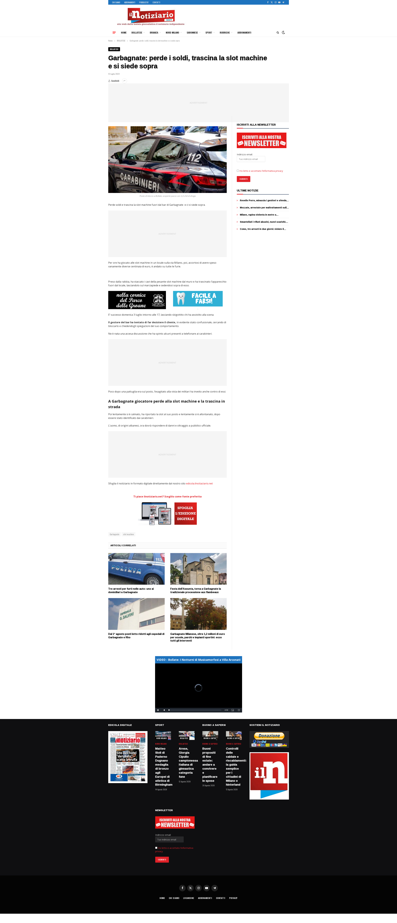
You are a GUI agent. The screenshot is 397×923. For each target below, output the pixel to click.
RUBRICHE (225, 32)
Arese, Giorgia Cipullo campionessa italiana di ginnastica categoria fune (187, 763)
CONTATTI (156, 2)
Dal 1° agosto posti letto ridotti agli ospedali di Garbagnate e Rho (136, 635)
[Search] (278, 32)
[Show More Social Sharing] (124, 80)
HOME (124, 32)
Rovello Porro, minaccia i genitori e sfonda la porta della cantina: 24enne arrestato (263, 200)
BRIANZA (154, 32)
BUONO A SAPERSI (210, 738)
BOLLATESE (137, 32)
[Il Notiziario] (150, 16)
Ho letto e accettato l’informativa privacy (261, 170)
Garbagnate (114, 534)
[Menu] (114, 32)
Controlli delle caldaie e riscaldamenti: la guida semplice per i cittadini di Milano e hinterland (234, 767)
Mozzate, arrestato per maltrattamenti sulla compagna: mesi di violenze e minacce (264, 207)
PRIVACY (233, 898)
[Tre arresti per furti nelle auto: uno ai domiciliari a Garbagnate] (136, 569)
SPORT (208, 32)
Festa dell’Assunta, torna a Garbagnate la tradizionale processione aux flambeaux (195, 590)
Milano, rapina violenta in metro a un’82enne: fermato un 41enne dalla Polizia (263, 214)
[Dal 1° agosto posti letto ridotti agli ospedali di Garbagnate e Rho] (136, 614)
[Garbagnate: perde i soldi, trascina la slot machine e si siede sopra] (167, 159)
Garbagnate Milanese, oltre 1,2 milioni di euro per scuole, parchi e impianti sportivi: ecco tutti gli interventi (197, 637)
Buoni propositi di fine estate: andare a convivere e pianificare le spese (209, 765)
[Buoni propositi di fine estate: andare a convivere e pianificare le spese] (210, 735)
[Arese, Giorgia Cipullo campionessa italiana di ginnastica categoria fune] (187, 735)
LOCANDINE (188, 898)
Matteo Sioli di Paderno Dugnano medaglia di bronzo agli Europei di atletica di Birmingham (163, 767)
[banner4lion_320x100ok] (137, 300)
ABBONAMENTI (129, 2)
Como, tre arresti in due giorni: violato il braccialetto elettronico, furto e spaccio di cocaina (263, 229)
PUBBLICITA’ (144, 2)
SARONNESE (192, 32)
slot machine (128, 534)
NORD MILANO (172, 32)
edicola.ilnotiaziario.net (199, 483)
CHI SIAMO (116, 2)
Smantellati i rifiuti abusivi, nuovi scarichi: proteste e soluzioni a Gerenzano (263, 221)
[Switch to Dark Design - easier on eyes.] (283, 32)
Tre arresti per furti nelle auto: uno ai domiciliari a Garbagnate (131, 590)
